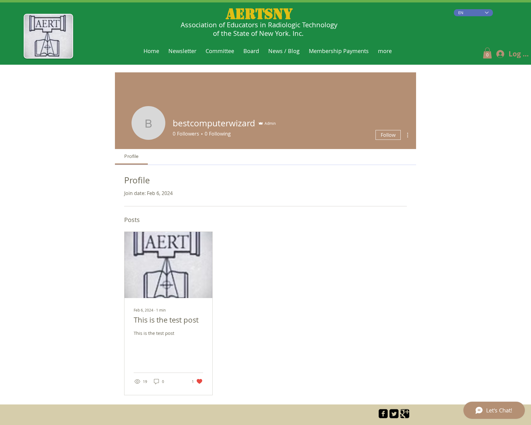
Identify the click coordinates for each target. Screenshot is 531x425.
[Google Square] (404, 413)
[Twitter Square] (394, 413)
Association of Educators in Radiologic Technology (259, 24)
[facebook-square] (383, 413)
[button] (487, 53)
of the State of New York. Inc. (259, 33)
